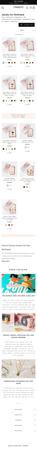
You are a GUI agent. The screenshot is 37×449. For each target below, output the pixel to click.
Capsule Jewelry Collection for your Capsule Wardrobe (18, 336)
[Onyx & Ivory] (12, 63)
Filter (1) (28, 25)
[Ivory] (6, 63)
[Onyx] (9, 63)
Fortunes (18, 420)
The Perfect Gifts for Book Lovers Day (18, 295)
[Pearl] (30, 187)
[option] (18, 2)
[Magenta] (27, 187)
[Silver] (28, 147)
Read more (6, 261)
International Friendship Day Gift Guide (18, 382)
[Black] (9, 225)
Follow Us (18, 430)
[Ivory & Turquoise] (24, 63)
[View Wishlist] (31, 8)
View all (18, 403)
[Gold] (10, 185)
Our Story (18, 409)
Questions (18, 425)
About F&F (18, 414)
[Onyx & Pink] (15, 63)
